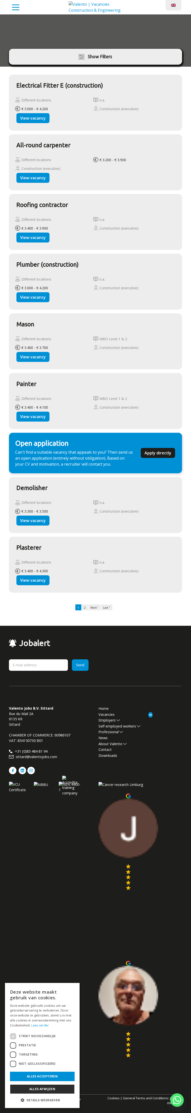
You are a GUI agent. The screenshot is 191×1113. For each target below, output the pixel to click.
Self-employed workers (117, 726)
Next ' (94, 607)
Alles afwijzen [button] (42, 1089)
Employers (107, 720)
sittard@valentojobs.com (36, 756)
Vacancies (106, 714)
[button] (42, 1100)
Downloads (107, 755)
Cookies (113, 1098)
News (103, 737)
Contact (105, 749)
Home (103, 708)
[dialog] (42, 1045)
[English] (173, 4)
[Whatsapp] (177, 1100)
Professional (108, 731)
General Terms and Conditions (146, 1098)
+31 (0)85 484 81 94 (31, 751)
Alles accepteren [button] (42, 1076)
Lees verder (40, 1025)
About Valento (110, 743)
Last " (106, 607)
